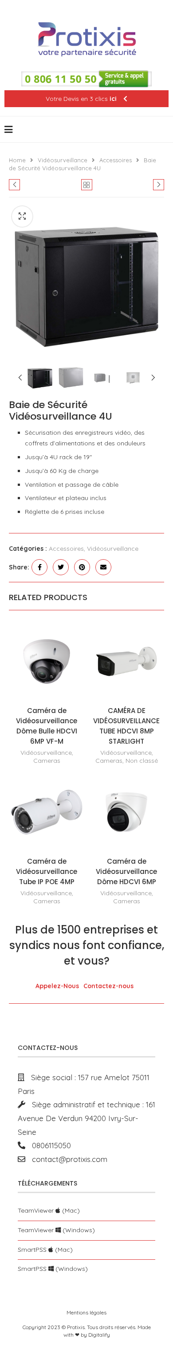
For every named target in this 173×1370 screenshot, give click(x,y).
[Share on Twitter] (61, 567)
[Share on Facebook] (39, 567)
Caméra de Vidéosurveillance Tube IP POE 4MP (46, 871)
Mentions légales (86, 1312)
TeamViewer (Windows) (56, 1230)
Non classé (142, 761)
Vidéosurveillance (62, 160)
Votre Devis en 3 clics (81, 99)
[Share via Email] (103, 567)
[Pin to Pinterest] (82, 567)
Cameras (46, 761)
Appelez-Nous (57, 986)
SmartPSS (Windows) (53, 1269)
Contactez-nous (108, 986)
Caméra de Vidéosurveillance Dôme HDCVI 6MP (126, 871)
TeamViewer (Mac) (49, 1210)
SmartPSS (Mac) (45, 1250)
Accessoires (115, 160)
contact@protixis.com (66, 1159)
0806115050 (48, 1145)
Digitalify (99, 1334)
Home (17, 160)
